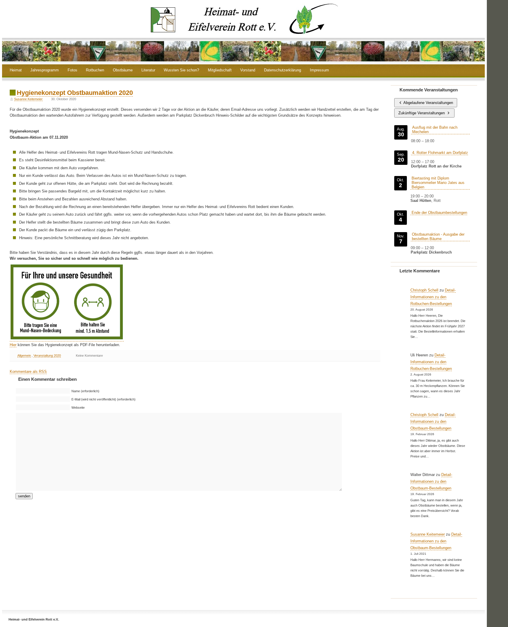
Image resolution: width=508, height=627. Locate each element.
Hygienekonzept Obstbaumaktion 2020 (75, 92)
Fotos (72, 70)
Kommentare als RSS (28, 371)
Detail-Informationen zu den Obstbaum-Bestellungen (433, 421)
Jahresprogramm (44, 70)
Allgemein (24, 355)
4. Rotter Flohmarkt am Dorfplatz (440, 152)
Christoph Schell (424, 290)
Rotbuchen (95, 70)
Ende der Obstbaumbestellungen (439, 212)
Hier (13, 345)
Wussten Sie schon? (181, 70)
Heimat (16, 70)
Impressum (319, 70)
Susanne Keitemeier (28, 99)
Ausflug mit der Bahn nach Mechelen (434, 129)
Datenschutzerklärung (282, 70)
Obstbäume (123, 70)
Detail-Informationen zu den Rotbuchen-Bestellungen (433, 297)
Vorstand (247, 70)
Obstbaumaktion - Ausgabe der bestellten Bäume (438, 236)
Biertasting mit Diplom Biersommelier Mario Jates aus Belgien (438, 182)
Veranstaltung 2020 (47, 355)
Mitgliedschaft (220, 70)
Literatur (148, 70)
